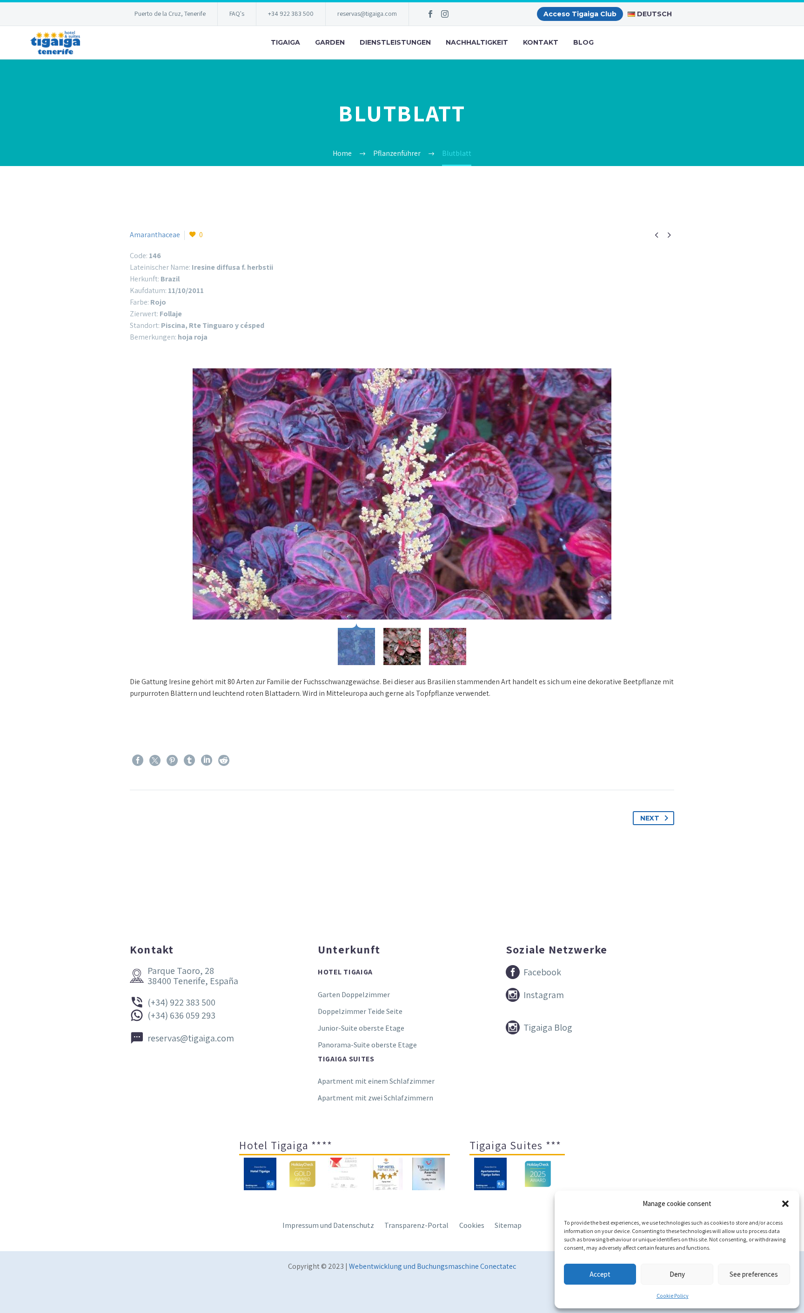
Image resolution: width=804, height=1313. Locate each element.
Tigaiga (285, 42)
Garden (330, 42)
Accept (600, 1274)
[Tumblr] (189, 760)
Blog (583, 42)
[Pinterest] (172, 760)
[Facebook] (430, 14)
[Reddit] (223, 760)
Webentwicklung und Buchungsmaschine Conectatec (432, 1266)
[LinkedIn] (206, 760)
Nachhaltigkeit (477, 42)
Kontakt (540, 42)
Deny (677, 1274)
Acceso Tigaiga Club (579, 14)
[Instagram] (445, 14)
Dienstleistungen (395, 42)
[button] (785, 1203)
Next (649, 818)
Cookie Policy (673, 1295)
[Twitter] (155, 760)
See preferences (754, 1274)
